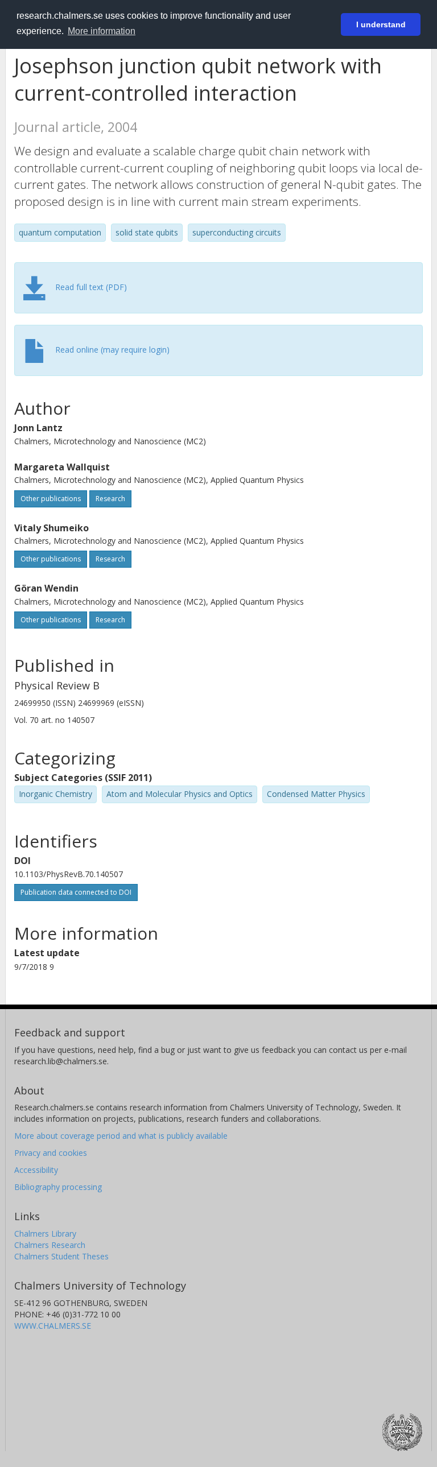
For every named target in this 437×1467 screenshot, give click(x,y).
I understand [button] (381, 24)
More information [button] (101, 31)
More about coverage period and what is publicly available (121, 1135)
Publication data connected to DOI (75, 892)
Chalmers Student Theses (61, 1256)
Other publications (50, 498)
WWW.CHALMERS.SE (52, 1325)
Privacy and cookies (50, 1152)
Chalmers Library (45, 1233)
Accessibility (36, 1169)
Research (110, 498)
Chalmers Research (49, 1244)
